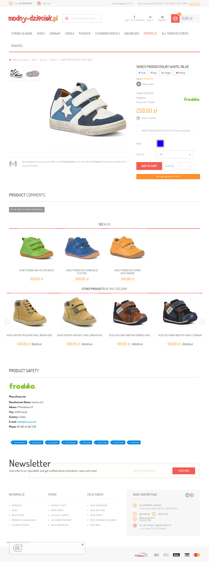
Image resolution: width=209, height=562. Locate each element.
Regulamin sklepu (60, 524)
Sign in (150, 20)
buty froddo (86, 442)
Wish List (46, 3)
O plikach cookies (20, 524)
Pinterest (181, 72)
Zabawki (54, 33)
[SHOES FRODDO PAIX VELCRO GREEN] (36, 247)
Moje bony (95, 524)
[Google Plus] (192, 495)
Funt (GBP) (182, 3)
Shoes (41, 33)
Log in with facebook (134, 18)
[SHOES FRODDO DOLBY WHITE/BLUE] (16, 73)
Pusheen (84, 33)
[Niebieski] (160, 143)
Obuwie (43, 59)
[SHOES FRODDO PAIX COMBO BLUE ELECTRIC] (82, 247)
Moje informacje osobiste (103, 520)
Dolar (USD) (157, 3)
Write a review (148, 84)
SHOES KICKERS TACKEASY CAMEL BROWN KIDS (79, 335)
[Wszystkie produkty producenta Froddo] (192, 99)
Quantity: (169, 165)
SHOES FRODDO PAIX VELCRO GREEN (36, 270)
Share (154, 72)
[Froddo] (22, 385)
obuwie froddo (102, 442)
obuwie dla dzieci (70, 442)
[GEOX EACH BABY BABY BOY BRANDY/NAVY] (130, 312)
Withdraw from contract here (18, 542)
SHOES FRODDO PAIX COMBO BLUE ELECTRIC (82, 272)
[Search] (66, 18)
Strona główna (21, 33)
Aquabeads (131, 33)
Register (162, 20)
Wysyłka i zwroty (60, 515)
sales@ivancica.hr (26, 421)
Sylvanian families (107, 33)
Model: (139, 93)
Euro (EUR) (169, 3)
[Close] (82, 544)
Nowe (14, 510)
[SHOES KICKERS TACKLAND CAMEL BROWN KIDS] (29, 312)
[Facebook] (187, 495)
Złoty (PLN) (194, 3)
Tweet (143, 72)
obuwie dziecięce (19, 442)
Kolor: (139, 143)
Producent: (141, 102)
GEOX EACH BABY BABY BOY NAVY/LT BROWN (180, 335)
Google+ (167, 72)
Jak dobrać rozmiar (61, 520)
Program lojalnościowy (24, 520)
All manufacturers (175, 33)
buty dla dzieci (37, 442)
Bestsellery (18, 515)
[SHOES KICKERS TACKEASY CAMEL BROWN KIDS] (79, 312)
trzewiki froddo (119, 442)
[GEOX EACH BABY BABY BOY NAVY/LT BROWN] (180, 312)
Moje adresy (96, 515)
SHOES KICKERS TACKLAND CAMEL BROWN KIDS (29, 335)
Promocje (150, 33)
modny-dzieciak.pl (20, 59)
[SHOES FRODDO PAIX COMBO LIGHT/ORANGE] (127, 247)
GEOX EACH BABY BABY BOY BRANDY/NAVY (130, 335)
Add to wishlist (148, 118)
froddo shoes (134, 442)
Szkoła (69, 33)
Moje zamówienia (98, 505)
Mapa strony (57, 510)
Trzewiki (53, 59)
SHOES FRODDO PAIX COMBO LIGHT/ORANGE (127, 272)
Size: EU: (140, 154)
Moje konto (95, 494)
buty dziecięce (53, 442)
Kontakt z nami (58, 505)
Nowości (17, 46)
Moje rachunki (97, 510)
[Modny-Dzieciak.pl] (32, 19)
